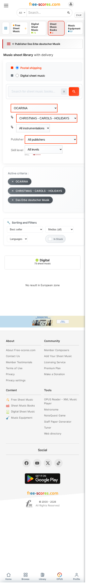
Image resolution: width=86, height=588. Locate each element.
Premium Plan (52, 368)
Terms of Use (14, 368)
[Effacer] (64, 91)
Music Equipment (21, 417)
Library (42, 579)
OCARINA (22, 181)
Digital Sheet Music (23, 411)
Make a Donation (54, 374)
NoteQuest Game (55, 415)
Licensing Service (55, 362)
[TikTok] (58, 463)
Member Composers (56, 350)
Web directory (52, 433)
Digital (42, 261)
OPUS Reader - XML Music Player (60, 401)
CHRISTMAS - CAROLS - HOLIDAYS (39, 190)
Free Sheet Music (22, 399)
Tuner (47, 427)
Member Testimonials (19, 362)
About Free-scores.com (20, 350)
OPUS (60, 579)
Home (8, 579)
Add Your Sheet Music (58, 356)
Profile (76, 579)
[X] (48, 463)
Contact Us (13, 356)
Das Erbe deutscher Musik (32, 200)
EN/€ (79, 15)
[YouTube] (37, 463)
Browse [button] (25, 579)
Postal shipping (31, 68)
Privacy (10, 374)
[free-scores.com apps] (5, 28)
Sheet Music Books (23, 405)
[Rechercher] (68, 13)
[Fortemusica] (29, 504)
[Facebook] (26, 463)
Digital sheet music (32, 75)
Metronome (51, 409)
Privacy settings (16, 380)
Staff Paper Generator (57, 421)
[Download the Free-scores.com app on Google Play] (42, 478)
